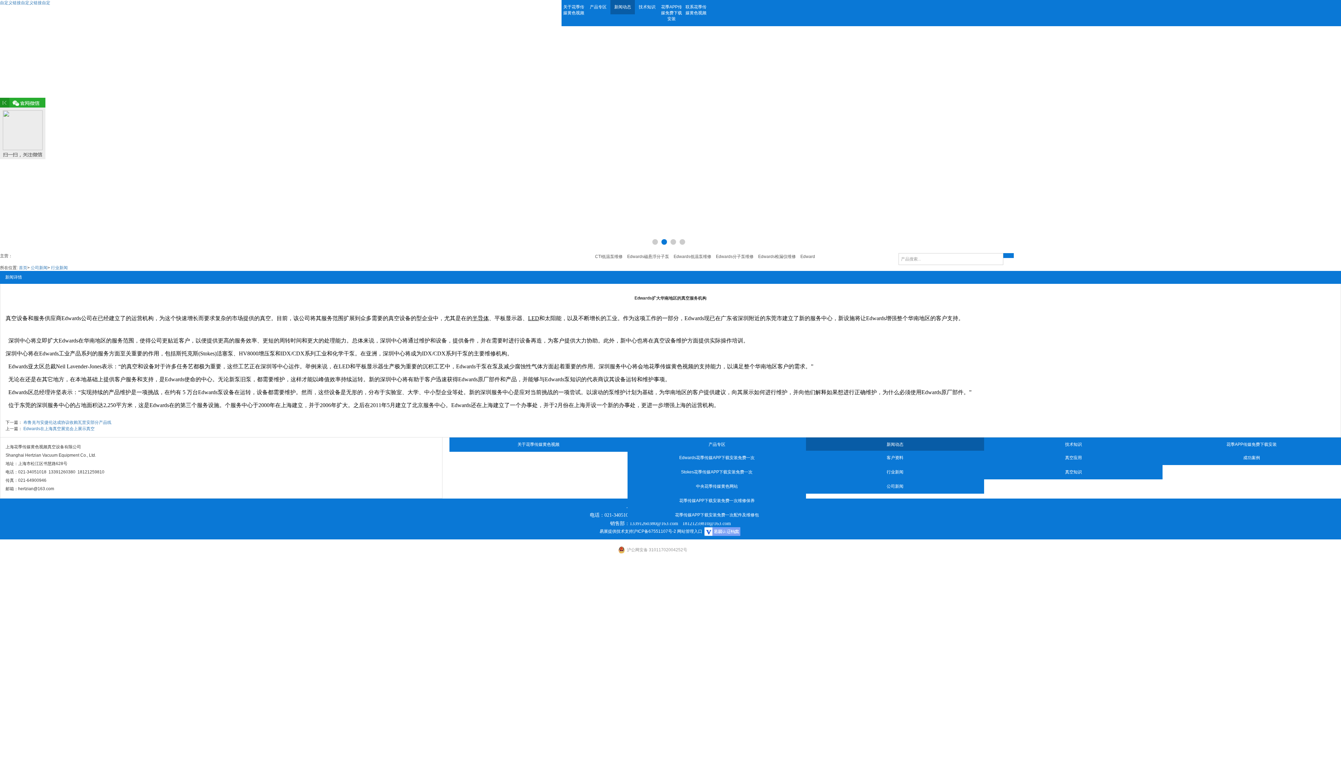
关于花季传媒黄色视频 (573, 10)
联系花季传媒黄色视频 (696, 10)
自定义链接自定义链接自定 (25, 2)
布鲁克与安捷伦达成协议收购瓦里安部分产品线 (67, 422)
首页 (23, 267)
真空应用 (1073, 457)
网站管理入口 (689, 531)
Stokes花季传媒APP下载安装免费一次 (717, 472)
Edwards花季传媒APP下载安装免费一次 (717, 457)
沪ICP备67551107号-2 (654, 531)
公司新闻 (39, 267)
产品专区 (598, 7)
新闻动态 (622, 7)
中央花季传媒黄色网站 (717, 486)
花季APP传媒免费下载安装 (671, 13)
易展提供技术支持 (616, 531)
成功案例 (1251, 457)
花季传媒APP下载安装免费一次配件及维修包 (717, 515)
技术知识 (647, 7)
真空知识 (1073, 472)
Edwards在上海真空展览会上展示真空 (59, 428)
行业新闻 (59, 267)
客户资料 (895, 457)
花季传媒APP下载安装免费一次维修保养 (717, 500)
